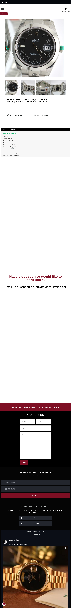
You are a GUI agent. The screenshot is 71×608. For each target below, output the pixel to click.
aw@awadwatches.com (35, 518)
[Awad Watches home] (65, 9)
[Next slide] (62, 48)
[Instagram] (9, 2)
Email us (10, 287)
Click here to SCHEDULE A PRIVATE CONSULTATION (35, 407)
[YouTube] (6, 2)
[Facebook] (2, 2)
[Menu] (2, 9)
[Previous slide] (7, 48)
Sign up (35, 495)
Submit (24, 462)
